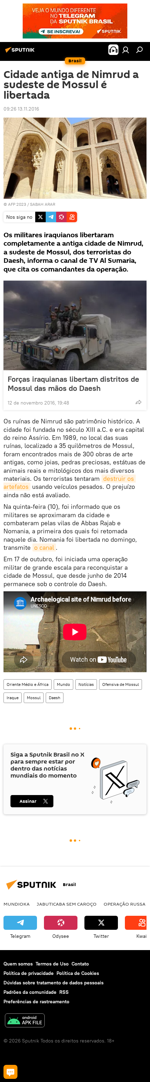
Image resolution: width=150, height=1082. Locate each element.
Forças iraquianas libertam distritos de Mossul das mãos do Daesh (73, 383)
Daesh (54, 697)
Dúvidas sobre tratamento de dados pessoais (53, 982)
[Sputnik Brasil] (20, 52)
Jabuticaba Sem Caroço (67, 904)
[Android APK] (24, 1021)
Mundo (63, 684)
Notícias (86, 684)
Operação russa (124, 904)
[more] (138, 402)
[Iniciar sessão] (126, 50)
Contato (80, 964)
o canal (44, 547)
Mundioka (16, 904)
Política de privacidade (28, 973)
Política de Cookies (78, 973)
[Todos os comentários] (10, 1072)
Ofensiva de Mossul (120, 684)
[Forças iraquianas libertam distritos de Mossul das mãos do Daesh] (75, 325)
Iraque (12, 697)
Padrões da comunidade (30, 992)
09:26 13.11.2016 (21, 109)
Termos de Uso (52, 964)
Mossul (33, 697)
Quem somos (18, 964)
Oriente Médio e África (27, 684)
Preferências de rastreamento (36, 1001)
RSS (64, 992)
